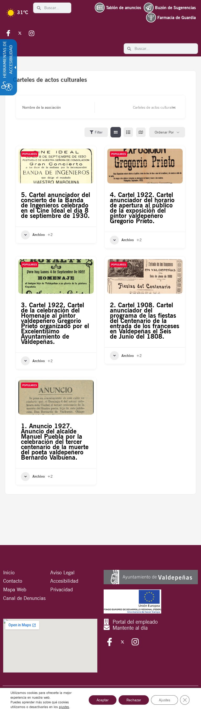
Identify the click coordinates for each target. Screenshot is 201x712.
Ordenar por (164, 132)
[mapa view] (141, 132)
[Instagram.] (31, 33)
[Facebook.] (8, 33)
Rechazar (133, 700)
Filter (99, 132)
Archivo (38, 235)
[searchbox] (56, 8)
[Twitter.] (20, 33)
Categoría (106, 107)
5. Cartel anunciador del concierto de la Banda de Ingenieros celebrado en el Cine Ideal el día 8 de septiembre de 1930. (55, 205)
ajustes (64, 707)
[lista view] (128, 132)
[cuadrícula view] (115, 132)
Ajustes (164, 700)
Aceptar (103, 700)
